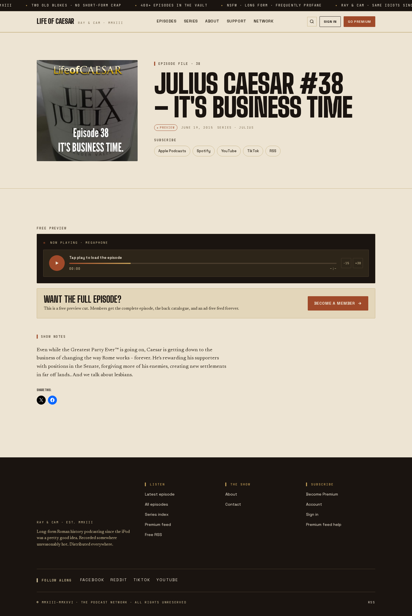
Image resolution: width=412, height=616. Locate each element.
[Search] (312, 21)
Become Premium (322, 494)
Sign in (312, 514)
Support (236, 21)
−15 (346, 263)
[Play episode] (57, 263)
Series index (156, 514)
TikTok (253, 151)
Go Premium (359, 21)
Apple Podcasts (172, 151)
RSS (273, 151)
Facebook (92, 579)
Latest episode (160, 494)
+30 (358, 263)
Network (264, 21)
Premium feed (158, 524)
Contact (233, 504)
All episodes (156, 504)
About (212, 21)
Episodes (166, 21)
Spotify (203, 151)
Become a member (338, 303)
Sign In (330, 21)
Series (191, 21)
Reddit (118, 579)
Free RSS (153, 534)
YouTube (229, 151)
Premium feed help (323, 524)
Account (314, 504)
